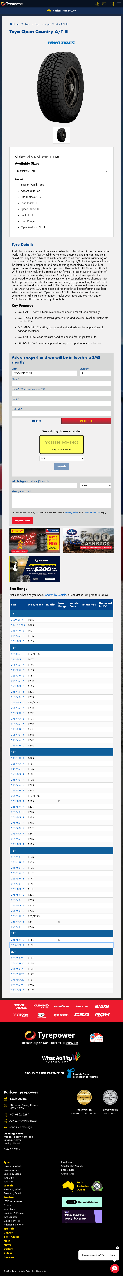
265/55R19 (17, 945)
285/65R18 (17, 916)
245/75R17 (17, 785)
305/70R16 (17, 734)
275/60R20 (17, 979)
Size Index (66, 1162)
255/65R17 (17, 796)
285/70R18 (17, 921)
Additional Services (14, 1224)
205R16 (15, 654)
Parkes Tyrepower (64, 10)
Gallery (8, 1248)
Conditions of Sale (40, 1271)
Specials (9, 1228)
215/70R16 (17, 659)
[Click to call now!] (97, 3)
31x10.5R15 (18, 625)
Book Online (12, 1236)
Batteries (8, 1205)
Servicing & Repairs (14, 1213)
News (7, 1244)
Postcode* (17, 409)
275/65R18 (17, 894)
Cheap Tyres (67, 1173)
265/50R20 (17, 958)
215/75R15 (17, 630)
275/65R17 (17, 822)
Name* (15, 379)
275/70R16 (17, 718)
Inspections (9, 1209)
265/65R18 (17, 873)
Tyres (7, 1162)
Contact (8, 1232)
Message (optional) (21, 491)
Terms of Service (92, 512)
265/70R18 (17, 884)
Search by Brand (12, 1173)
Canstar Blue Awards (71, 1165)
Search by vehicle (55, 595)
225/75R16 (17, 664)
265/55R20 (17, 963)
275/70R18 (17, 900)
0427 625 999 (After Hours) (23, 1120)
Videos (8, 1252)
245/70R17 (17, 774)
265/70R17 (17, 812)
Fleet (7, 1240)
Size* (14, 368)
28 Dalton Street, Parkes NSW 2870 (23, 1107)
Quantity (84, 368)
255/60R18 (17, 857)
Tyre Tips (8, 1181)
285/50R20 (17, 990)
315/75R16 (17, 740)
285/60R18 (17, 910)
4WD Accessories (13, 1201)
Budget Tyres (67, 1169)
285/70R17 (17, 844)
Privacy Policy (71, 512)
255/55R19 (17, 939)
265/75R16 (17, 708)
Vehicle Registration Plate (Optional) (30, 481)
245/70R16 (17, 686)
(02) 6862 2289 (19, 1114)
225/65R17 (17, 758)
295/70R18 (17, 927)
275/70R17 (17, 828)
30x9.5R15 (17, 619)
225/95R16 (17, 670)
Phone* (28, 389)
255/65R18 (17, 862)
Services (9, 1197)
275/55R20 (17, 974)
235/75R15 (17, 636)
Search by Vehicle (13, 1166)
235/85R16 (17, 681)
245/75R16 (17, 691)
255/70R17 (17, 801)
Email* (15, 399)
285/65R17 (17, 839)
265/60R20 (17, 968)
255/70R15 (17, 641)
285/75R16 (17, 724)
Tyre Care (9, 1177)
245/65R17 (17, 769)
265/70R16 (17, 702)
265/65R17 (17, 806)
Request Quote (22, 520)
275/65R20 (17, 985)
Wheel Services (12, 1220)
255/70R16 (17, 697)
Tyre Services (10, 1216)
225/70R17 (17, 763)
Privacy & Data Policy (21, 1271)
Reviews (9, 1257)
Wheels (8, 1185)
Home (15, 24)
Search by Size (11, 1170)
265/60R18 (17, 867)
